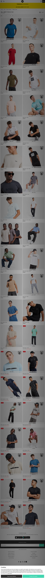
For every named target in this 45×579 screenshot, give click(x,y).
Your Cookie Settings (11, 576)
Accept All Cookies (33, 576)
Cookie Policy (9, 573)
